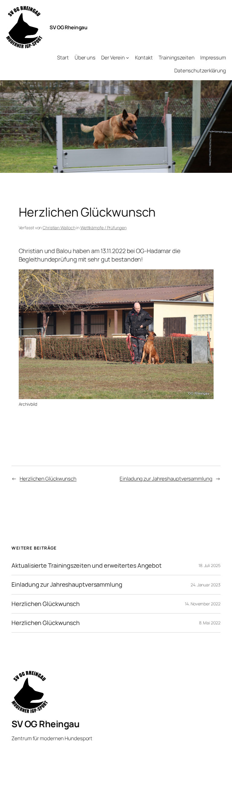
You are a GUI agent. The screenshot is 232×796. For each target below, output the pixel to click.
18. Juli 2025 (209, 565)
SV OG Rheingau (68, 27)
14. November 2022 (202, 604)
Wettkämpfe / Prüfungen (103, 227)
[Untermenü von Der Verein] (127, 57)
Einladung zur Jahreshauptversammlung (166, 478)
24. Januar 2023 (206, 585)
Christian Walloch (59, 227)
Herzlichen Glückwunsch (48, 478)
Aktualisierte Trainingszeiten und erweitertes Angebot (86, 565)
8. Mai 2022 (210, 623)
